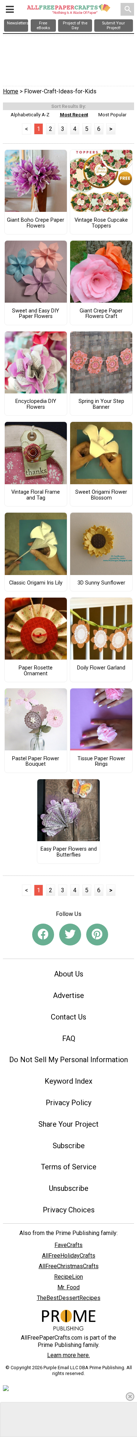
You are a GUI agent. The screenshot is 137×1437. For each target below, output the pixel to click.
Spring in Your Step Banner (101, 404)
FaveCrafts (68, 1245)
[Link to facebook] (43, 934)
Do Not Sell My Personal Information (68, 1059)
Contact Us (68, 1017)
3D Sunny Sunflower (101, 583)
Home (10, 91)
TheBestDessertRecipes (68, 1297)
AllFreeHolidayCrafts (68, 1255)
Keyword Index (68, 1081)
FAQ (68, 1038)
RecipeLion (68, 1276)
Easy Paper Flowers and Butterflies (69, 852)
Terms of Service (68, 1166)
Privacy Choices (69, 1209)
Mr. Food (68, 1287)
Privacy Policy (68, 1102)
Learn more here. (68, 1355)
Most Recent (74, 114)
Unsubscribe (68, 1188)
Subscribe (69, 1145)
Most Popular (112, 114)
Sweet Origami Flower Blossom (101, 495)
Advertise (68, 995)
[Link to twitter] (70, 934)
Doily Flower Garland (101, 668)
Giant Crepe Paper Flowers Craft (101, 314)
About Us (68, 974)
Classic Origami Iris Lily (35, 583)
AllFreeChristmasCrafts (69, 1266)
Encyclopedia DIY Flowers (35, 404)
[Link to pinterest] (97, 934)
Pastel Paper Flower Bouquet (35, 762)
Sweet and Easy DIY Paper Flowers (35, 314)
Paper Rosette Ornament (36, 671)
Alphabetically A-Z (30, 114)
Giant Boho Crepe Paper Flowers (35, 223)
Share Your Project (68, 1124)
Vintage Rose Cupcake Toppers (101, 223)
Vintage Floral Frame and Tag (35, 495)
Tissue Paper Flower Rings (101, 762)
